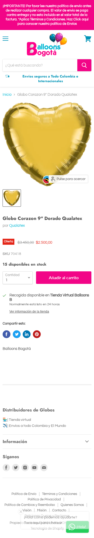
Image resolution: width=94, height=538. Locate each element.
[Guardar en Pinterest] (37, 334)
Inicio (7, 95)
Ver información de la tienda (29, 311)
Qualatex (17, 226)
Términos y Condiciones (59, 494)
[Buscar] (84, 65)
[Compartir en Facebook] (6, 334)
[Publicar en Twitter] (17, 334)
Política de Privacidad (44, 499)
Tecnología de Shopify (47, 528)
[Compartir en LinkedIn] (27, 334)
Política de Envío (23, 494)
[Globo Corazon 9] (12, 198)
